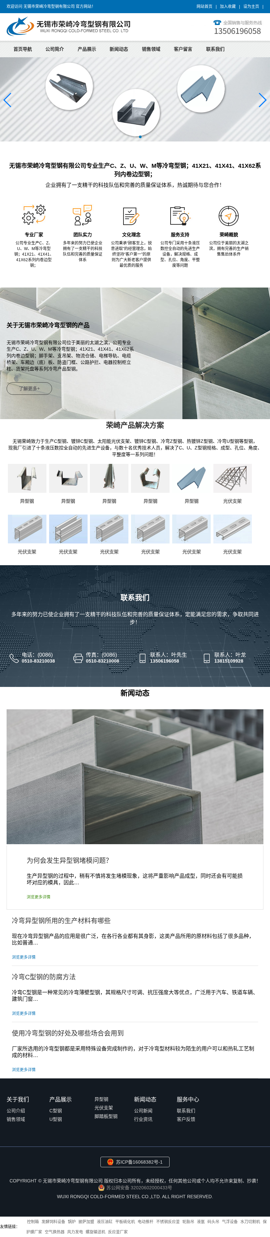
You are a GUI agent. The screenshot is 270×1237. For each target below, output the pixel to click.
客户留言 (183, 49)
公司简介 (54, 49)
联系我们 (215, 49)
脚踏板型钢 (106, 1116)
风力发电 (75, 1232)
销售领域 (151, 49)
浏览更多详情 (38, 897)
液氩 (201, 1222)
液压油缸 (105, 1222)
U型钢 (55, 1119)
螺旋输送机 (95, 1232)
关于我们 (18, 1100)
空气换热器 (55, 1232)
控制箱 (33, 1222)
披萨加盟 (86, 1222)
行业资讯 (143, 1119)
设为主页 (251, 6)
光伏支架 (232, 501)
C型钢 (55, 1110)
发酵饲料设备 (53, 1222)
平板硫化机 (125, 1222)
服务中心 (188, 1100)
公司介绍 (16, 1110)
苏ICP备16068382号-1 (139, 1162)
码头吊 (213, 1222)
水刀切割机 (250, 1222)
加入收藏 (228, 6)
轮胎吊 (188, 1222)
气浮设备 (230, 1222)
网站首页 (204, 6)
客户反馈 (186, 1119)
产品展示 (87, 49)
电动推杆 (145, 1222)
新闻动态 (119, 49)
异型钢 (27, 501)
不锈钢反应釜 (168, 1222)
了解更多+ (29, 388)
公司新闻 (143, 1110)
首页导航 (23, 49)
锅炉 (72, 1222)
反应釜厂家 (118, 1232)
